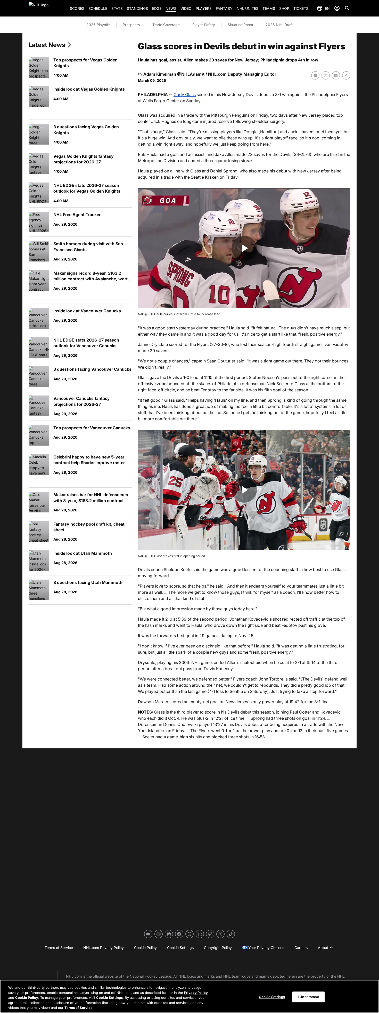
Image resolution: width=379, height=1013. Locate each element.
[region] (189, 996)
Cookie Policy (26, 997)
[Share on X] (326, 75)
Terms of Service (78, 1008)
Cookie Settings (109, 997)
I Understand (308, 997)
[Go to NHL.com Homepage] (47, 8)
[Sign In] (337, 8)
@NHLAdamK (190, 74)
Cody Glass (185, 94)
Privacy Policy (196, 993)
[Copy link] (346, 75)
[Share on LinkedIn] (336, 75)
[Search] (347, 8)
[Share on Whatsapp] (315, 75)
